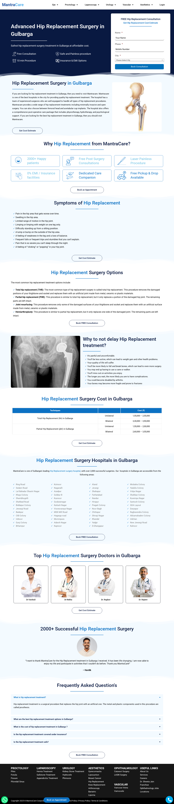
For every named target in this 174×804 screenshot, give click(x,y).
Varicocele (119, 791)
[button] (87, 697)
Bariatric (92, 791)
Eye (53, 5)
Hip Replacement (96, 781)
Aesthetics (145, 5)
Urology (109, 5)
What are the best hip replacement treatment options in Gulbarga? (43, 719)
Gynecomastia (94, 771)
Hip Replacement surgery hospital (65, 471)
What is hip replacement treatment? (30, 697)
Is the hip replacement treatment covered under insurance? (40, 734)
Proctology (70, 5)
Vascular (127, 5)
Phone (119, 44)
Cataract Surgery (121, 771)
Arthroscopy (94, 788)
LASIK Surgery (120, 775)
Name (118, 32)
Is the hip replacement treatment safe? (31, 742)
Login (162, 5)
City (118, 55)
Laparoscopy (91, 5)
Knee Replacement (96, 785)
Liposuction (93, 775)
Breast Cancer (94, 778)
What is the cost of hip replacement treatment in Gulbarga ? (40, 727)
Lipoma (91, 795)
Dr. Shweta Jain (147, 781)
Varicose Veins (121, 787)
